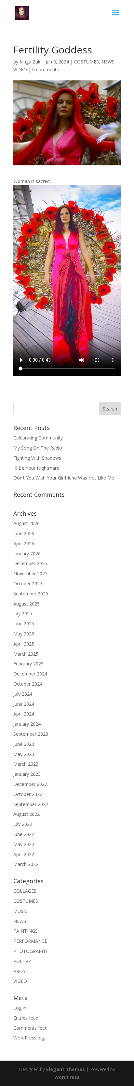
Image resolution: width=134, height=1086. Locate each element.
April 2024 (23, 714)
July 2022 (22, 824)
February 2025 (28, 664)
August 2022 (26, 814)
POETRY (22, 961)
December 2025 (30, 563)
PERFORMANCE (30, 941)
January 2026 (27, 553)
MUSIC (20, 911)
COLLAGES (24, 891)
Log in (19, 1008)
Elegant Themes (65, 1069)
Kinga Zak (30, 62)
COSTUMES (86, 62)
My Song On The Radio (37, 448)
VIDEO (20, 69)
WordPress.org (29, 1038)
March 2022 (25, 864)
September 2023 (30, 734)
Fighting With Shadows (37, 458)
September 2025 (30, 594)
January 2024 (27, 724)
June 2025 (23, 623)
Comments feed (30, 1028)
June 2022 (23, 834)
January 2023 (27, 774)
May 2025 (23, 634)
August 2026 (26, 523)
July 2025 (22, 613)
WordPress (67, 1077)
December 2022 (30, 784)
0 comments (45, 69)
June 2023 (23, 744)
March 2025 (25, 654)
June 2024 (23, 704)
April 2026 (23, 543)
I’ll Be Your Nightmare (36, 468)
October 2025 (27, 583)
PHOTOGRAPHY (30, 951)
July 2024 (22, 694)
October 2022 (27, 794)
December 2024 (30, 674)
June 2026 (23, 533)
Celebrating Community (38, 438)
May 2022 (23, 844)
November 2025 (30, 573)
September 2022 (30, 804)
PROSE (20, 971)
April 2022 (23, 854)
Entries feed (25, 1018)
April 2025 (23, 644)
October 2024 (27, 684)
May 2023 (23, 754)
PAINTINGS (25, 931)
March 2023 (25, 764)
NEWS (107, 62)
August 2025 (26, 604)
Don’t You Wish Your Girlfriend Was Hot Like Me (63, 478)
